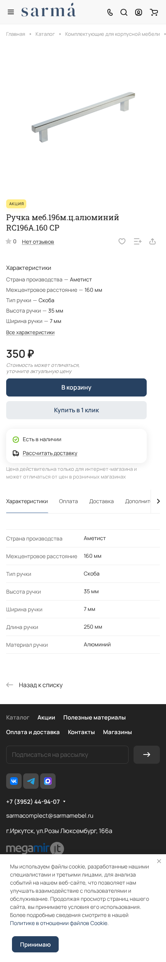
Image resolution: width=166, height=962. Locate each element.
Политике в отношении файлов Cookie (58, 923)
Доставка (101, 501)
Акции (46, 717)
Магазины (117, 732)
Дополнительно (145, 501)
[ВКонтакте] (14, 781)
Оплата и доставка (33, 732)
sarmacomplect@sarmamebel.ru (49, 815)
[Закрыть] (159, 861)
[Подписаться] (147, 755)
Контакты (81, 732)
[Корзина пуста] (154, 12)
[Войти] (138, 12)
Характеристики (27, 501)
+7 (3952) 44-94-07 (33, 801)
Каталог (17, 717)
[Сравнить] (137, 241)
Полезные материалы (94, 717)
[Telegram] (31, 781)
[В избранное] (122, 241)
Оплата (68, 501)
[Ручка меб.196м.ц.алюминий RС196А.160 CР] (83, 118)
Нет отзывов (38, 241)
